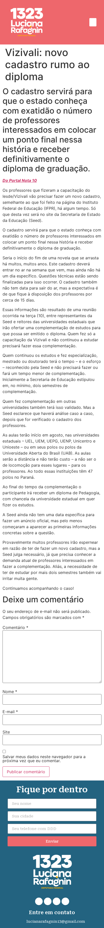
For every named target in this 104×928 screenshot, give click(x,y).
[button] (92, 22)
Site (6, 732)
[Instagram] (56, 901)
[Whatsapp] (39, 901)
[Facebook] (47, 901)
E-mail (10, 712)
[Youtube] (65, 901)
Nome (10, 692)
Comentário (15, 627)
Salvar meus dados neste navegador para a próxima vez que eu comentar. (44, 759)
